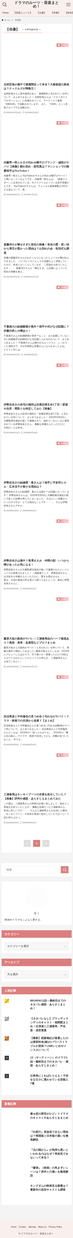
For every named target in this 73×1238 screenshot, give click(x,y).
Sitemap (32, 1227)
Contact (22, 1227)
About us (42, 1227)
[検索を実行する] (65, 869)
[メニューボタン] (68, 4)
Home (14, 1227)
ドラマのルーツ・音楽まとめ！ (36, 4)
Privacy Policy (55, 1227)
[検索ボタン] (4, 4)
